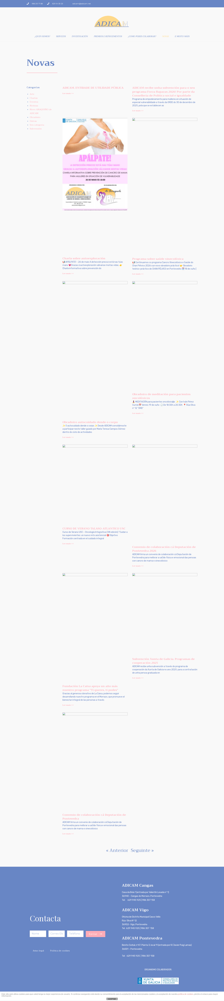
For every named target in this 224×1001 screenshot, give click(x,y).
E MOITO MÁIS (182, 36)
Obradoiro (35, 117)
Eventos (34, 102)
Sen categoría (37, 125)
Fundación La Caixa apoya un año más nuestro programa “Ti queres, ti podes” (90, 688)
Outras (33, 121)
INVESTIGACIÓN (80, 36)
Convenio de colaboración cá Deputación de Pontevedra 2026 (164, 549)
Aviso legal (38, 950)
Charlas (34, 98)
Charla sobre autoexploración (83, 258)
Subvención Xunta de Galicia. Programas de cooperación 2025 (163, 661)
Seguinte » (142, 850)
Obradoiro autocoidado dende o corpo (90, 422)
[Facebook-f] (190, 4)
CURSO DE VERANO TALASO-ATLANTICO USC (93, 528)
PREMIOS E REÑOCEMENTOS (108, 36)
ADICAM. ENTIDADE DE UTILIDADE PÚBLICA (93, 87)
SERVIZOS (61, 36)
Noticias (34, 105)
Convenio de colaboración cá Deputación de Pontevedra (94, 816)
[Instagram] (195, 4)
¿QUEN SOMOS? (42, 36)
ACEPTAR (112, 999)
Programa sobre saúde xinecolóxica (157, 258)
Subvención (36, 128)
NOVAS (165, 36)
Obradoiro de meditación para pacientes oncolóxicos (161, 396)
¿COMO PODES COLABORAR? (142, 36)
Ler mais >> (68, 93)
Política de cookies (60, 950)
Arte (32, 94)
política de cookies (185, 994)
